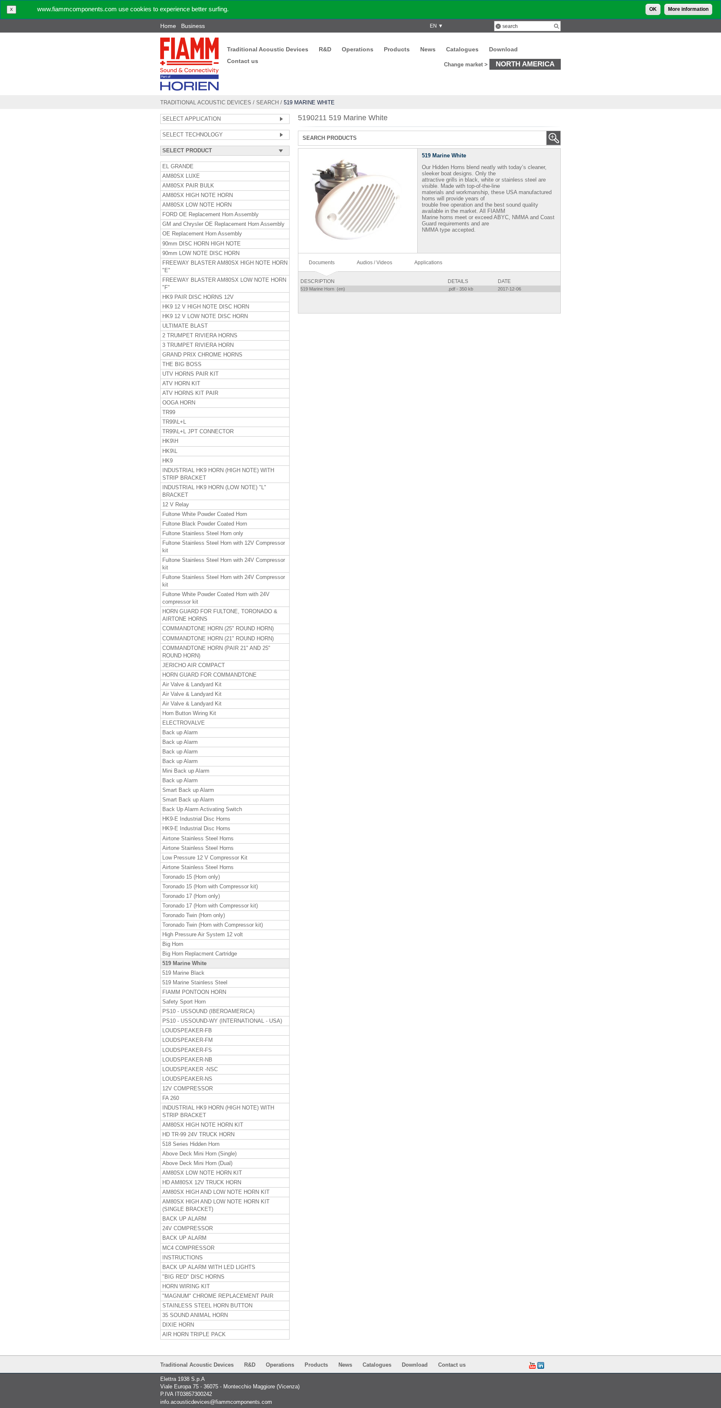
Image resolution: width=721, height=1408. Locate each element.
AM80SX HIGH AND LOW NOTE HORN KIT (216, 1192)
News (428, 49)
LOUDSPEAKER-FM (187, 1040)
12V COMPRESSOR (187, 1089)
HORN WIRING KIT (186, 1286)
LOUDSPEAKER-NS (187, 1079)
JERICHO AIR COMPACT (193, 665)
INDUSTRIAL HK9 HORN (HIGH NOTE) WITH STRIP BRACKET (218, 474)
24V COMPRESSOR (187, 1228)
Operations (357, 49)
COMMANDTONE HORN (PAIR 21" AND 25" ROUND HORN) (216, 652)
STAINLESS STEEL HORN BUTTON (207, 1306)
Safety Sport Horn (184, 1002)
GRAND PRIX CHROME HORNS (202, 355)
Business (193, 26)
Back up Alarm (180, 733)
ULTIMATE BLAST (185, 326)
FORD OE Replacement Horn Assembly (210, 214)
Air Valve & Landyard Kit (192, 685)
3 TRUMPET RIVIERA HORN (198, 345)
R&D (325, 49)
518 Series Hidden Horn (190, 1144)
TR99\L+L (174, 422)
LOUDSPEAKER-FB (187, 1031)
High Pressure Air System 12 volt (202, 935)
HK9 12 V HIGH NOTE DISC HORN (205, 307)
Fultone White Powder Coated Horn (204, 514)
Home (168, 26)
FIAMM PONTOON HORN (194, 992)
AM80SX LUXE (181, 176)
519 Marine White (184, 963)
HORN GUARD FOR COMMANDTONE (209, 675)
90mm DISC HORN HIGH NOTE (201, 244)
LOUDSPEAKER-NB (187, 1060)
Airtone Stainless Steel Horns (198, 839)
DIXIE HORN (178, 1325)
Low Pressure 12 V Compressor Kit (204, 858)
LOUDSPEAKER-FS (187, 1050)
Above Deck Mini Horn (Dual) (197, 1163)
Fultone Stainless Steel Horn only (202, 533)
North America (525, 64)
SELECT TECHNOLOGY (192, 135)
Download (503, 49)
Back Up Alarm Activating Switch (202, 809)
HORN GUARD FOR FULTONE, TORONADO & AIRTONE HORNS (219, 615)
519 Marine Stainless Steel (194, 983)
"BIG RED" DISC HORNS (193, 1277)
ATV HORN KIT (181, 384)
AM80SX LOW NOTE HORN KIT (202, 1173)
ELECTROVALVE (183, 723)
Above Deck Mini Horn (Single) (199, 1154)
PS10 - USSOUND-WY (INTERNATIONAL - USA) (222, 1021)
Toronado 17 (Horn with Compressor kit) (210, 906)
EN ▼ (435, 26)
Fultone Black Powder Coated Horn (204, 524)
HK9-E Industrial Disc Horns (196, 819)
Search (267, 102)
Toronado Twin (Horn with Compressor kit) (212, 925)
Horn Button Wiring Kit (189, 713)
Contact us (242, 61)
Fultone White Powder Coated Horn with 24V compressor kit (216, 598)
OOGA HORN (178, 403)
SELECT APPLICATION (191, 119)
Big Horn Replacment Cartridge (199, 954)
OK (653, 9)
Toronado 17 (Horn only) (191, 896)
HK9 (167, 461)
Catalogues (462, 49)
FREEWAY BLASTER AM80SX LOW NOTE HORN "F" (224, 284)
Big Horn (172, 944)
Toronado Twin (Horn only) (193, 915)
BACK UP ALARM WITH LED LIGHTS (208, 1267)
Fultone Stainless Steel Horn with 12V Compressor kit (223, 547)
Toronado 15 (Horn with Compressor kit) (210, 887)
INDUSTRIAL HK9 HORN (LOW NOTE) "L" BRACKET (214, 491)
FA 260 (170, 1098)
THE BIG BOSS (182, 364)
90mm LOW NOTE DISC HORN (200, 253)
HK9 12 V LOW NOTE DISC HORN (205, 316)
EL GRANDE (178, 166)
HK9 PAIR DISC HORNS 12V (198, 297)
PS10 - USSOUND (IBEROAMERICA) (208, 1011)
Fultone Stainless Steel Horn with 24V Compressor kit (223, 564)
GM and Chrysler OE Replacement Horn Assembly (223, 224)
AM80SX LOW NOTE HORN (197, 205)
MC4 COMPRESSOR (188, 1248)
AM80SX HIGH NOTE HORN (197, 195)
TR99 (168, 412)
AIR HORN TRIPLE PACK (194, 1334)
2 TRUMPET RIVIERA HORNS (199, 336)
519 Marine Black (183, 973)
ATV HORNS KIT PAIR (190, 393)
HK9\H (170, 441)
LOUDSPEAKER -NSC (190, 1069)
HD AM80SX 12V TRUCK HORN (201, 1183)
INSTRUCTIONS (182, 1258)
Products (397, 49)
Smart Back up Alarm (188, 790)
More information (688, 9)
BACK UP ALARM (184, 1219)
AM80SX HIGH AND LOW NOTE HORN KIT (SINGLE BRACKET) (216, 1205)
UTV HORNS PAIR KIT (190, 374)
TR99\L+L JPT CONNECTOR (198, 432)
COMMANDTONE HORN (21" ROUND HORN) (218, 639)
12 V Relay (175, 505)
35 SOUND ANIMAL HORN (195, 1315)
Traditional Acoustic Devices (267, 49)
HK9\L (169, 451)
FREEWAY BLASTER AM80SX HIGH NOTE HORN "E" (224, 266)
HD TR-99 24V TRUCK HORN (198, 1135)
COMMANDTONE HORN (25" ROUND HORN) (218, 629)
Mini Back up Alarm (185, 771)
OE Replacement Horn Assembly (202, 234)
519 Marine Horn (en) (323, 288)
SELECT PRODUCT (187, 151)
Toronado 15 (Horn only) (191, 877)
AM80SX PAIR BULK (188, 186)
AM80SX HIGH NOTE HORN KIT (202, 1125)
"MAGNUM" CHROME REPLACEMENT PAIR (217, 1296)
